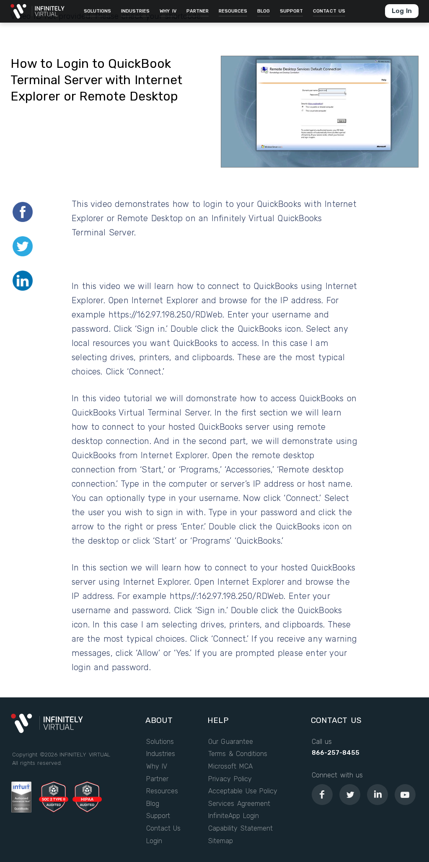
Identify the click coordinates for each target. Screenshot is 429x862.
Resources (162, 791)
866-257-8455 (335, 752)
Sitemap (220, 841)
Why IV (157, 766)
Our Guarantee (230, 742)
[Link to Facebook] (322, 794)
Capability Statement (240, 828)
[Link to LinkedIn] (377, 794)
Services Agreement (239, 804)
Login (154, 841)
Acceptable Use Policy (242, 791)
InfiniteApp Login (233, 816)
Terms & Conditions (237, 754)
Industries (160, 754)
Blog (152, 804)
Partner (157, 779)
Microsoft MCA (230, 766)
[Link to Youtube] (405, 794)
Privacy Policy (230, 779)
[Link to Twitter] (349, 794)
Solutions (160, 742)
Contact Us (163, 828)
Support (158, 816)
